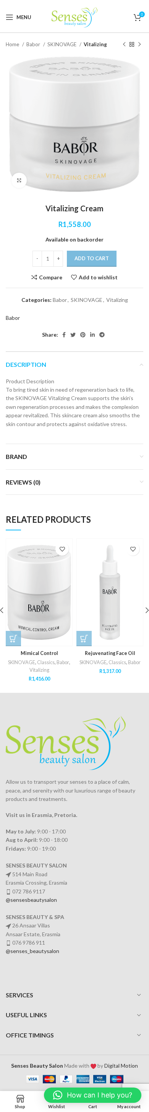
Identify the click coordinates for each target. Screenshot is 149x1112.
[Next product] (139, 45)
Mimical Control (39, 653)
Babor (33, 44)
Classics (46, 662)
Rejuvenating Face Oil (110, 653)
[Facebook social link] (64, 335)
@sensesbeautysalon (31, 899)
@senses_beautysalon (32, 951)
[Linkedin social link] (92, 335)
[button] (13, 638)
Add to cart (91, 258)
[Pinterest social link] (83, 335)
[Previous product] (124, 45)
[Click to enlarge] (19, 180)
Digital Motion (121, 1065)
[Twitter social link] (73, 335)
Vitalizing (95, 44)
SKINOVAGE (62, 44)
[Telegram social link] (102, 335)
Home (13, 44)
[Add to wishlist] (62, 549)
